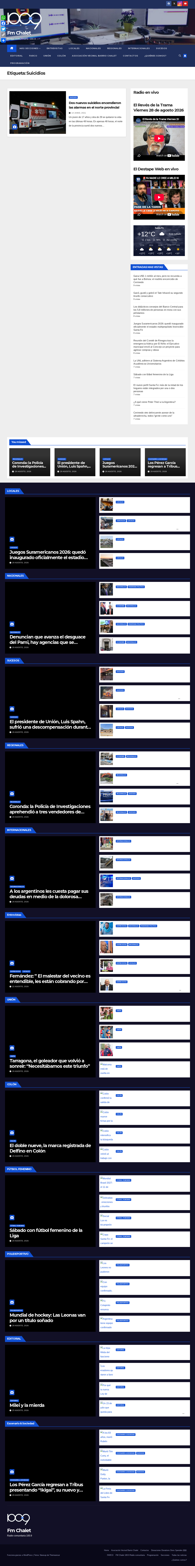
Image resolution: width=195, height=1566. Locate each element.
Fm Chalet (19, 33)
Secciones (165, 1555)
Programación (19, 63)
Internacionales (139, 48)
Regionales (114, 48)
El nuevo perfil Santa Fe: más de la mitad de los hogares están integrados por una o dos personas (158, 388)
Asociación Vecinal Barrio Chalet (94, 55)
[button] (180, 55)
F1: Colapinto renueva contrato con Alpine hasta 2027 (145, 1307)
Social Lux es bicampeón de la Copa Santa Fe (141, 1222)
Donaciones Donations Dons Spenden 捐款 (169, 1550)
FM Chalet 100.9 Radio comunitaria (130, 1555)
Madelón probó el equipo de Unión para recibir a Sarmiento (149, 1034)
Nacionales (93, 48)
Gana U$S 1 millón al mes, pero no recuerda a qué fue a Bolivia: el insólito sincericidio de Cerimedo (157, 279)
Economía (120, 606)
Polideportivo (16, 1310)
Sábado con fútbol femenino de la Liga (153, 374)
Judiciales (121, 520)
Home (106, 1550)
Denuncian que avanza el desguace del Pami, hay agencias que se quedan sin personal (48, 642)
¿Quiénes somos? (155, 55)
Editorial (16, 55)
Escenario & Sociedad (158, 459)
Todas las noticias (179, 1555)
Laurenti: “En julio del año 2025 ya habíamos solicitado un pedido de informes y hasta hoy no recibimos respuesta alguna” (148, 990)
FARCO (33, 55)
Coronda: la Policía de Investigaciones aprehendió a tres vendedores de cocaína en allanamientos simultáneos (50, 815)
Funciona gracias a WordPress (20, 1555)
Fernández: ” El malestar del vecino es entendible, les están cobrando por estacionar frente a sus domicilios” (50, 981)
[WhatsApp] (3, 17)
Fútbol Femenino (17, 1225)
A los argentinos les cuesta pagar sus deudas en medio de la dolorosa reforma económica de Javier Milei (49, 896)
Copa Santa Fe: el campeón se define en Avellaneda (145, 1240)
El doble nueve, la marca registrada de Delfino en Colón (50, 1148)
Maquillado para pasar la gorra (133, 610)
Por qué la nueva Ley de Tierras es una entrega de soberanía (150, 1391)
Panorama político (136, 587)
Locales (74, 48)
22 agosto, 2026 (20, 987)
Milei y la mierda (27, 1405)
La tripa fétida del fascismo (131, 1354)
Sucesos (161, 48)
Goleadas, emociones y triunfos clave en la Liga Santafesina (149, 1204)
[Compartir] (3, 40)
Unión (47, 55)
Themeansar (55, 1555)
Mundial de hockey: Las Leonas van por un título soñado (47, 1317)
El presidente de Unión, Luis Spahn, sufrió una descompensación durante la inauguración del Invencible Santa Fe (50, 730)
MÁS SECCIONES (29, 48)
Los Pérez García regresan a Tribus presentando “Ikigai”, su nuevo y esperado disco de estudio (46, 1490)
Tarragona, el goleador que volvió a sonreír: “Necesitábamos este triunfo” (50, 1063)
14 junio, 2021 (79, 113)
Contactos (130, 55)
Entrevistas (55, 48)
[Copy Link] (3, 35)
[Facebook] (3, 23)
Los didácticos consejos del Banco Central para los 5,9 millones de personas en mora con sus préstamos (158, 310)
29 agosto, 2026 (23, 472)
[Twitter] (3, 29)
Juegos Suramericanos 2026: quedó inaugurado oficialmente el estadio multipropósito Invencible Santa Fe (158, 326)
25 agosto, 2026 (20, 1410)
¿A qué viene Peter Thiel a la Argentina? (154, 402)
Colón (61, 55)
